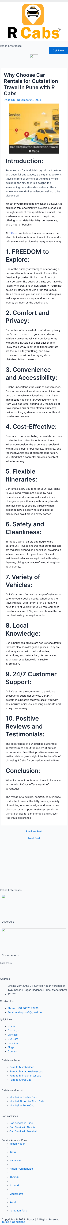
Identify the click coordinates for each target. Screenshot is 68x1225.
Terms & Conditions (13, 1221)
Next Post (34, 838)
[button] (34, 1)
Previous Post (34, 831)
